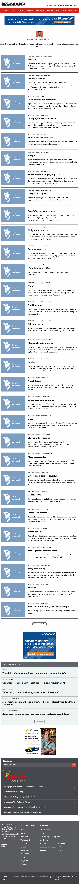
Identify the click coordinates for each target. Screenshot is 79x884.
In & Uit (50, 11)
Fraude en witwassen (48, 847)
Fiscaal (42, 833)
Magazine (49, 5)
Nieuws (11, 11)
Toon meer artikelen (39, 624)
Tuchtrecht (72, 11)
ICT (59, 847)
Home (4, 11)
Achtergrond (40, 11)
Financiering (63, 843)
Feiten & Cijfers (60, 11)
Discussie (19, 11)
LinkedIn (66, 877)
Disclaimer (14, 877)
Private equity (63, 850)
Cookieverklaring (44, 877)
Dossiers (61, 5)
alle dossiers (45, 840)
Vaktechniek (29, 11)
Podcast (55, 5)
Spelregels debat (57, 878)
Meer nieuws (39, 721)
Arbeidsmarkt (45, 830)
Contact (75, 5)
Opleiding (43, 850)
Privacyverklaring (28, 877)
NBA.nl (75, 877)
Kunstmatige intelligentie (50, 837)
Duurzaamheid (45, 843)
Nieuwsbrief (68, 5)
